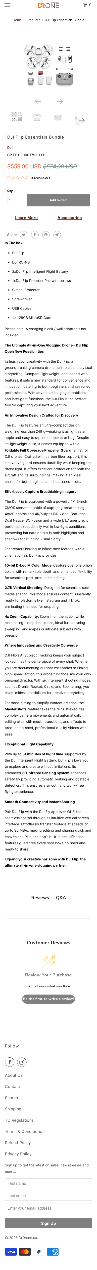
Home (17, 20)
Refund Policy (18, 1142)
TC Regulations (19, 1120)
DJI (10, 147)
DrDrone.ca (28, 1237)
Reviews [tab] (40, 898)
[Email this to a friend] (56, 234)
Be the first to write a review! (48, 999)
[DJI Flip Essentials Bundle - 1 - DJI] (48, 66)
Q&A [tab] (61, 898)
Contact (12, 1086)
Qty (10, 191)
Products (33, 20)
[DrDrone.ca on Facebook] (10, 1062)
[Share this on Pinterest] (45, 234)
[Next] (59, 100)
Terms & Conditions (23, 1131)
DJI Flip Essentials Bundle (35, 137)
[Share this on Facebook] (34, 234)
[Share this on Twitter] (23, 234)
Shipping (13, 1108)
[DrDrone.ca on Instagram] (23, 1062)
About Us (14, 1075)
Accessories (69, 217)
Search (11, 1097)
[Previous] (37, 100)
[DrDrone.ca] (48, 5)
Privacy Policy (18, 1153)
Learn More (26, 217)
